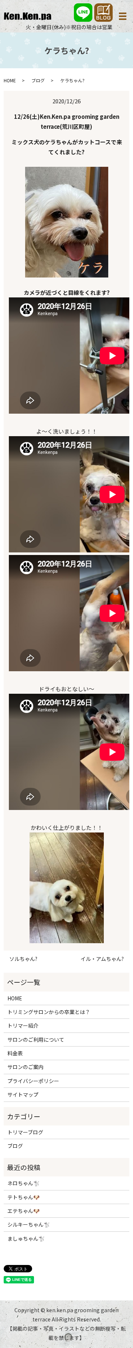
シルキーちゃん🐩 (28, 1224)
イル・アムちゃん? (102, 958)
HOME (10, 80)
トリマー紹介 (22, 1025)
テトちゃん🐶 (23, 1197)
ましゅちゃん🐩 (26, 1238)
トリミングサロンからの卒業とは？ (48, 1012)
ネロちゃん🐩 (23, 1183)
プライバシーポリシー (33, 1081)
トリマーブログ (25, 1132)
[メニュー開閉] (122, 16)
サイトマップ (22, 1094)
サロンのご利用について (35, 1039)
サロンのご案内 (25, 1067)
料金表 (15, 1053)
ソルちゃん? (23, 958)
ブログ (38, 80)
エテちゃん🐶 (23, 1210)
